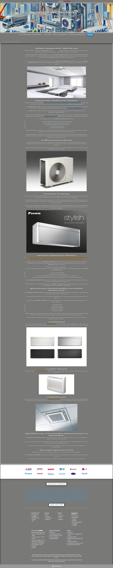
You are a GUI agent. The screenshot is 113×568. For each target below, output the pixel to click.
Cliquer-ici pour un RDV (56, 505)
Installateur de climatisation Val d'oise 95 (51, 497)
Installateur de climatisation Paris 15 (76, 492)
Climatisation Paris (69, 501)
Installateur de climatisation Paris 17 (44, 494)
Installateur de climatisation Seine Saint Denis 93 (78, 495)
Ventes (76, 498)
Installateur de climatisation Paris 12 (32, 492)
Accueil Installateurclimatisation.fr (30, 35)
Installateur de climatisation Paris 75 (37, 498)
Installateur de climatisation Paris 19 (73, 494)
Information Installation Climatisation (80, 501)
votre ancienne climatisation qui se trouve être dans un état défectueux (62, 102)
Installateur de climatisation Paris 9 (50, 491)
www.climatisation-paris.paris (39, 499)
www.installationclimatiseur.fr (65, 499)
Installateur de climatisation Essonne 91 (42, 495)
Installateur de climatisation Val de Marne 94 (34, 497)
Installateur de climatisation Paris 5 (55, 490)
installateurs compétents (50, 116)
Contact (90, 34)
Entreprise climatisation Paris (30, 488)
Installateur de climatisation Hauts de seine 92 (59, 495)
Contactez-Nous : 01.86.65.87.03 (56, 484)
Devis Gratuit (56, 20)
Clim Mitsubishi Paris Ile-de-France (39, 501)
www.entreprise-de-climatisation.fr (52, 499)
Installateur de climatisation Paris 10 (65, 491)
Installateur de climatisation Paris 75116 (52, 498)
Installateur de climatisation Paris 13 (46, 492)
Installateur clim (40, 488)
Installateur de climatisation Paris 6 (70, 490)
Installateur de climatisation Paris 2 (76, 488)
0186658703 (58, 532)
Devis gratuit (48, 35)
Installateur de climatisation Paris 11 (79, 491)
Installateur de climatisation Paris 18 (58, 494)
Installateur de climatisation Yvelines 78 (66, 497)
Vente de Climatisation (60, 35)
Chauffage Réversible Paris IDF (59, 501)
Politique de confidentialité (76, 35)
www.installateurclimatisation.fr (50, 1)
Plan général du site (29, 499)
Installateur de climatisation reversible (67, 498)
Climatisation (49, 501)
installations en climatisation (75, 108)
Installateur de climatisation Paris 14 (61, 492)
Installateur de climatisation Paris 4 (41, 490)
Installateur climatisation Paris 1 (50, 488)
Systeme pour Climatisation (56, 502)
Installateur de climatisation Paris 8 (36, 491)
